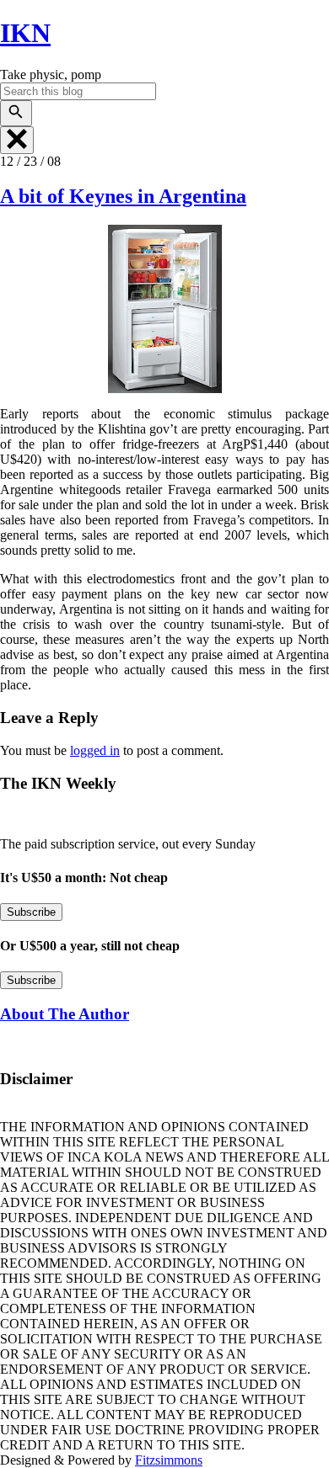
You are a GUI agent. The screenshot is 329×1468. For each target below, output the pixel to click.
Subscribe (31, 912)
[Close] (17, 140)
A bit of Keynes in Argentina (123, 196)
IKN (25, 33)
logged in (95, 750)
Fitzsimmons (168, 1460)
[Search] (16, 113)
